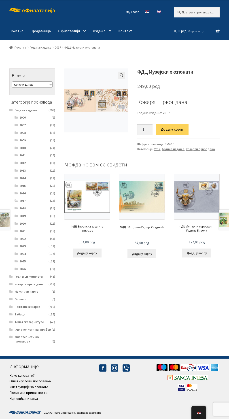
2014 (22, 178)
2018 (22, 208)
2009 (22, 140)
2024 (22, 254)
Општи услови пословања (30, 381)
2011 (22, 155)
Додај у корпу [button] (87, 253)
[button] (121, 75)
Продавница (40, 31)
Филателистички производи (27, 339)
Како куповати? (22, 375)
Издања (99, 31)
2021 (22, 231)
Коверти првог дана (200, 149)
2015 (22, 186)
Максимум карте (26, 291)
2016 (22, 193)
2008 (22, 133)
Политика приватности (28, 392)
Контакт (125, 31)
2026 (22, 269)
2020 (22, 223)
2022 (22, 239)
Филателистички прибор (33, 330)
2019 (22, 216)
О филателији (69, 31)
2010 (22, 148)
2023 (22, 246)
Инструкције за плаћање (29, 387)
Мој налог (132, 12)
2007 (22, 125)
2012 (22, 163)
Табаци (20, 314)
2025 (22, 261)
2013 (22, 170)
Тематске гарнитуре (29, 322)
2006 (22, 117)
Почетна (16, 31)
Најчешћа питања (23, 398)
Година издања (40, 47)
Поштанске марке (27, 307)
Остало (20, 299)
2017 (58, 47)
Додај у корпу (172, 129)
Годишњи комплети (29, 276)
